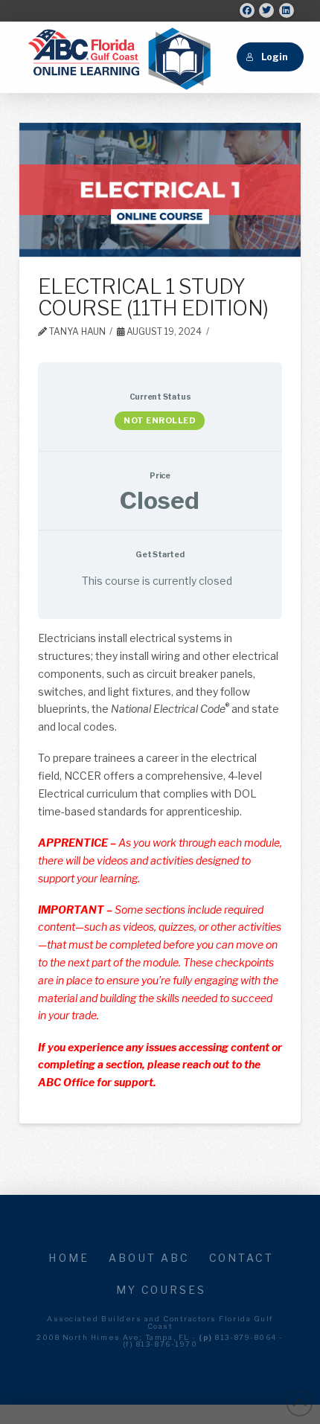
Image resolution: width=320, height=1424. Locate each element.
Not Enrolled (160, 420)
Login (274, 56)
